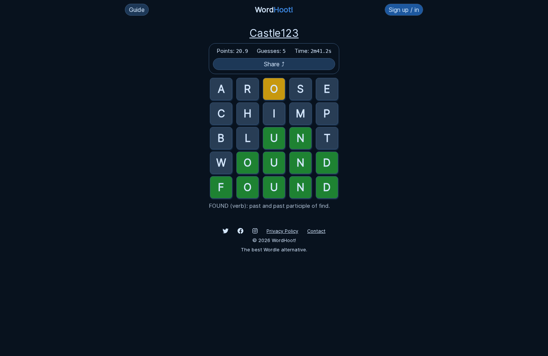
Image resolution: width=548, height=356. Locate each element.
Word (274, 9)
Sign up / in (404, 9)
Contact (316, 231)
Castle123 (274, 33)
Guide (137, 9)
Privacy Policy (282, 231)
